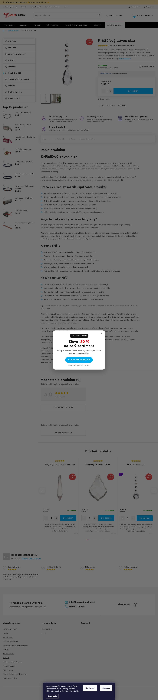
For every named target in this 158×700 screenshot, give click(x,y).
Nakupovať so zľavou (79, 360)
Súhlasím (106, 688)
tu (78, 691)
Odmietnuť (89, 688)
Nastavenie (52, 696)
